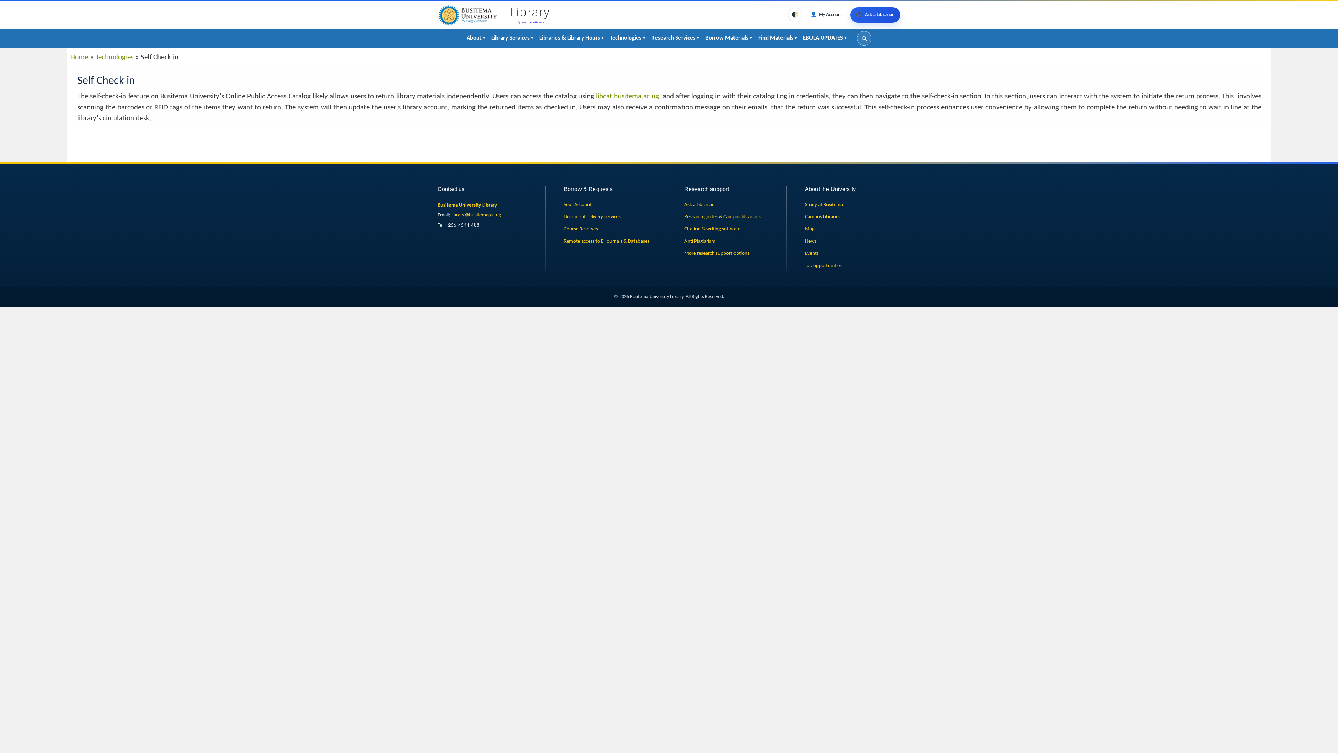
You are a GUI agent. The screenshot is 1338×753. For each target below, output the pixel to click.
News (811, 241)
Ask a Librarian (699, 204)
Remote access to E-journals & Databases (606, 241)
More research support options (716, 253)
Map (810, 229)
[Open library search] (864, 38)
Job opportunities (823, 265)
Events (812, 253)
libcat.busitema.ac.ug (627, 96)
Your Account (578, 204)
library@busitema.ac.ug (476, 215)
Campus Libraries (822, 217)
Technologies (114, 57)
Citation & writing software (712, 229)
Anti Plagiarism (699, 241)
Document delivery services (592, 217)
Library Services (510, 38)
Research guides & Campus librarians (722, 217)
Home (79, 57)
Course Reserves (581, 229)
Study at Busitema (824, 204)
